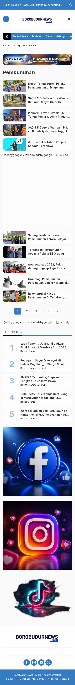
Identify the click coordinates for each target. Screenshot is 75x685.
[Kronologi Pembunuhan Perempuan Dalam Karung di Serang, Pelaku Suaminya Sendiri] (14, 281)
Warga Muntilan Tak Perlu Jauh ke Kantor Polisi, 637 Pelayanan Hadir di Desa (44, 414)
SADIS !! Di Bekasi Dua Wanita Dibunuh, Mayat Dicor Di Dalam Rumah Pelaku (48, 102)
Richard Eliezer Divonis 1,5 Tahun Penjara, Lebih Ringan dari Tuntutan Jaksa (47, 116)
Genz (49, 36)
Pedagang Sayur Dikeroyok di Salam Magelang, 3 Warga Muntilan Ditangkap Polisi (44, 364)
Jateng (60, 36)
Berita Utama (20, 36)
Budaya (37, 36)
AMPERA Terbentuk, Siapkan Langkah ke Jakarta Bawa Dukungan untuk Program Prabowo (44, 381)
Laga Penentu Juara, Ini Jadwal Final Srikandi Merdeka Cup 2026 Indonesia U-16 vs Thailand (43, 347)
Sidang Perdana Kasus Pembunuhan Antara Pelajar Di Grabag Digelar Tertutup (49, 239)
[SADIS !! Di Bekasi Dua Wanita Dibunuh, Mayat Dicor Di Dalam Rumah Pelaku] (14, 100)
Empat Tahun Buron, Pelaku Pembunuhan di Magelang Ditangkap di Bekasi (46, 87)
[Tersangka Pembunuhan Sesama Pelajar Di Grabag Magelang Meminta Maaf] (14, 252)
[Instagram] (34, 662)
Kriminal (41, 368)
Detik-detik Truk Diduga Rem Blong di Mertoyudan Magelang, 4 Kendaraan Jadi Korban (44, 397)
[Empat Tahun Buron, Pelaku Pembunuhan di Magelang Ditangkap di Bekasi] (14, 86)
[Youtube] (41, 662)
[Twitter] (48, 662)
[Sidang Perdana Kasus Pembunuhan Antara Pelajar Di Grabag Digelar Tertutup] (14, 237)
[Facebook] (26, 662)
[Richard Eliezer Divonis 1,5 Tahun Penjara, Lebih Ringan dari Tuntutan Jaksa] (14, 115)
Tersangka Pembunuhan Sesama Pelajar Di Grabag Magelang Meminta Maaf (46, 253)
